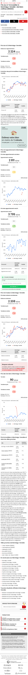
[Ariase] (7, 673)
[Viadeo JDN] (20, 671)
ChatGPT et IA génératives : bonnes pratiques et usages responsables (11, 619)
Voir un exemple (23, 609)
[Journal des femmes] (7, 665)
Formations (6, 615)
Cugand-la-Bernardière (6, 463)
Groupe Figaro (9, 659)
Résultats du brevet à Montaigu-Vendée (12, 596)
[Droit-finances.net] (20, 668)
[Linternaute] (7, 668)
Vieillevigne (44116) (6, 549)
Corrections (17, 658)
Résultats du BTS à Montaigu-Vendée (11, 598)
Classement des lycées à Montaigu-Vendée (13, 579)
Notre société (16, 655)
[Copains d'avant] (7, 671)
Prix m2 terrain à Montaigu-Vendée (11, 33)
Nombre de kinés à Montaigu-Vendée (11, 566)
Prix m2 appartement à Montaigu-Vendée (12, 29)
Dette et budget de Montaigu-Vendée (11, 573)
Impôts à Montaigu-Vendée (9, 571)
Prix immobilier (12, 3)
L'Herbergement (17, 14)
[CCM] (20, 665)
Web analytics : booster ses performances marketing (9, 624)
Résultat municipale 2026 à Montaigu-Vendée (13, 592)
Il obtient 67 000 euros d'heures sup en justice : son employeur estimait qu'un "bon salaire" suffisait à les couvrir (13, 647)
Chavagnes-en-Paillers (6, 467)
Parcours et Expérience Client (9, 629)
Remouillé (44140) (6, 551)
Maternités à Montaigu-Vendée (10, 585)
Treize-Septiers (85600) (8, 545)
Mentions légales (23, 658)
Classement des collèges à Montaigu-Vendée (13, 577)
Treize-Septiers (9, 14)
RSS (13, 658)
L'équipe (11, 655)
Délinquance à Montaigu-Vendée (10, 570)
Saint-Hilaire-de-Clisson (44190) (10, 555)
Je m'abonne (13, 286)
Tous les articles (9, 658)
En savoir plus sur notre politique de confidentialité (11, 289)
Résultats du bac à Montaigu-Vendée (11, 594)
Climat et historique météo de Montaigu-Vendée (14, 575)
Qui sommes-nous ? (5, 655)
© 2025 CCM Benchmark (17, 659)
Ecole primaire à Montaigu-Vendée (11, 581)
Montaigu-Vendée (6, 114)
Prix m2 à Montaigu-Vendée (9, 27)
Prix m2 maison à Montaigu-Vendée (11, 31)
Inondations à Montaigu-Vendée (10, 568)
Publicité (21, 655)
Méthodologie (24, 69)
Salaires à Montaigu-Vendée (9, 562)
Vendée (18, 3)
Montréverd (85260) (7, 553)
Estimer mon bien (22, 145)
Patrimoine (5, 3)
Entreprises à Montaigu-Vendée (10, 564)
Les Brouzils (3, 459)
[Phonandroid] (20, 673)
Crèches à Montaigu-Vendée (9, 583)
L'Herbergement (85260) (8, 547)
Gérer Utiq (3, 658)
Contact (25, 655)
